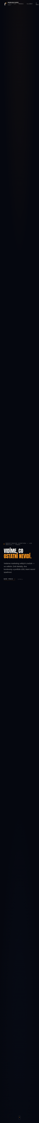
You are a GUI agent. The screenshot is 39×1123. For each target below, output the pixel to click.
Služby (30, 4)
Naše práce (9, 579)
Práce (21, 4)
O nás (37, 3)
